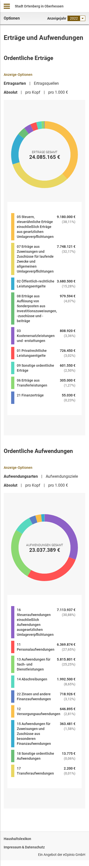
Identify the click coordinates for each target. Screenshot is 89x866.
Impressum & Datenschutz (24, 847)
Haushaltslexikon (17, 839)
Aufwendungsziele (62, 476)
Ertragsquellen (46, 83)
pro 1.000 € (58, 92)
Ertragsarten (15, 83)
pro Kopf (32, 92)
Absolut (10, 92)
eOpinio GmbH (74, 855)
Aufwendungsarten (21, 476)
